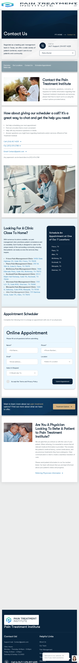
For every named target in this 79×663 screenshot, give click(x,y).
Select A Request (12, 368)
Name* (8, 345)
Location (44, 357)
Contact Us (29, 65)
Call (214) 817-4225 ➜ (12, 142)
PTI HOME (58, 35)
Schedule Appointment (43, 65)
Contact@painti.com (21, 642)
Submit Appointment (62, 381)
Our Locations (17, 65)
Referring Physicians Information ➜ (49, 473)
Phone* (43, 345)
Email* (8, 357)
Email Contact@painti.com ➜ (15, 152)
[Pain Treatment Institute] (39, 4)
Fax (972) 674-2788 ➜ (12, 146)
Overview (7, 65)
